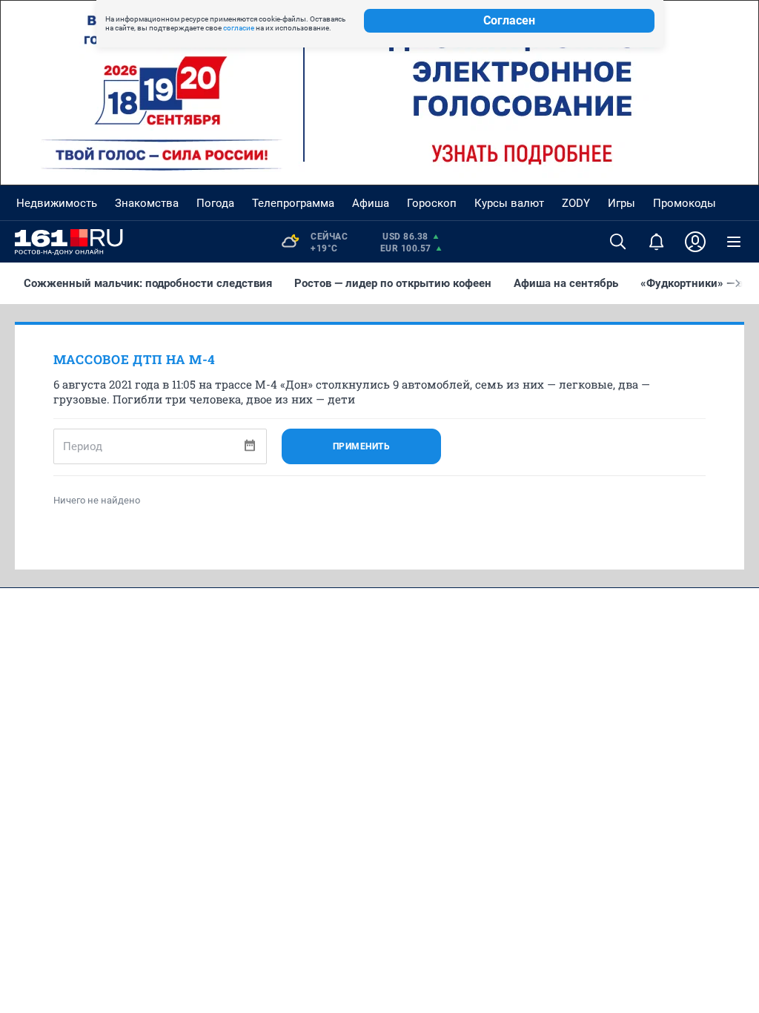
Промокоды (684, 203)
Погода (215, 203)
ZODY (576, 203)
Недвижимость (56, 203)
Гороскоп (432, 203)
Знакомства (147, 203)
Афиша (370, 203)
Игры (621, 203)
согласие (238, 28)
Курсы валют (509, 203)
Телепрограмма (293, 203)
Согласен (509, 20)
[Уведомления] (656, 241)
